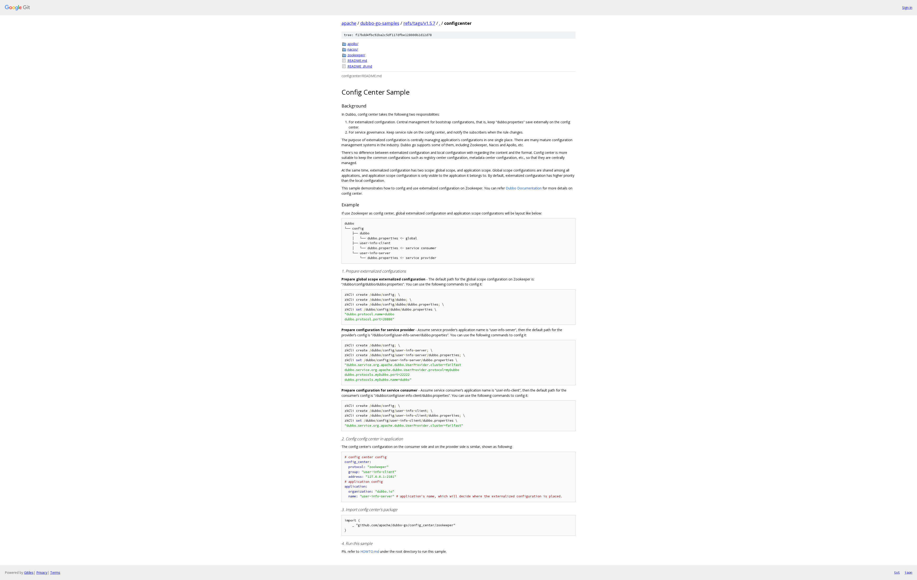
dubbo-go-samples (379, 23)
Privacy (41, 572)
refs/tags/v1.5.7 (419, 23)
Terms (55, 572)
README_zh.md (359, 66)
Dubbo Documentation (524, 188)
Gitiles (28, 572)
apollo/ (352, 44)
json (908, 572)
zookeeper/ (356, 55)
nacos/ (352, 49)
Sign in (907, 7)
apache (348, 23)
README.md (357, 60)
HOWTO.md (369, 551)
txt (897, 572)
